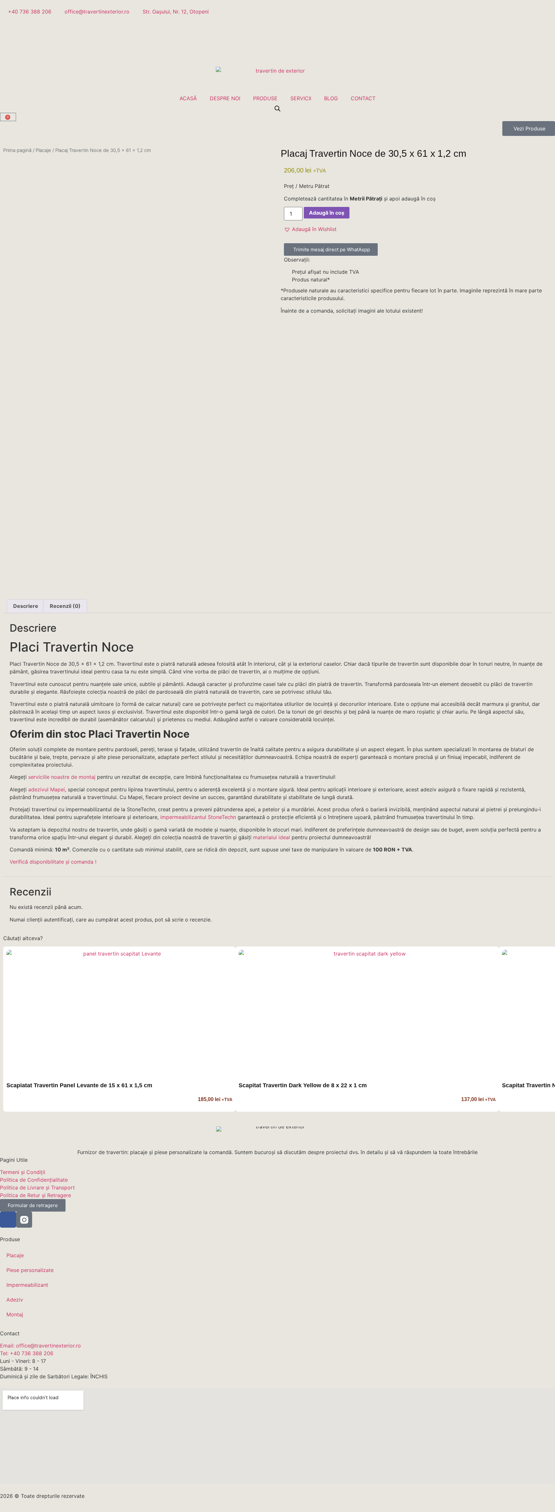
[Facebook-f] (8, 1220)
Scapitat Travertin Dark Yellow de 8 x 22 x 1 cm (303, 1085)
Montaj (14, 1314)
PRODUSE (265, 98)
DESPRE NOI (225, 98)
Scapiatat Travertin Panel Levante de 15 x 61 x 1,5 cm (79, 1085)
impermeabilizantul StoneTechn (198, 817)
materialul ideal (271, 837)
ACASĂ (188, 98)
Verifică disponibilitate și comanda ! (53, 861)
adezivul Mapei (46, 789)
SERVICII (300, 98)
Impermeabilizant (27, 1285)
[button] (310, 229)
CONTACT (363, 98)
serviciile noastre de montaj (61, 777)
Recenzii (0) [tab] (65, 606)
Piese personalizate (30, 1270)
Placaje (43, 150)
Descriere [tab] (25, 606)
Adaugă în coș (326, 212)
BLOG (331, 98)
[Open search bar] (277, 108)
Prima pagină (17, 150)
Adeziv (14, 1299)
